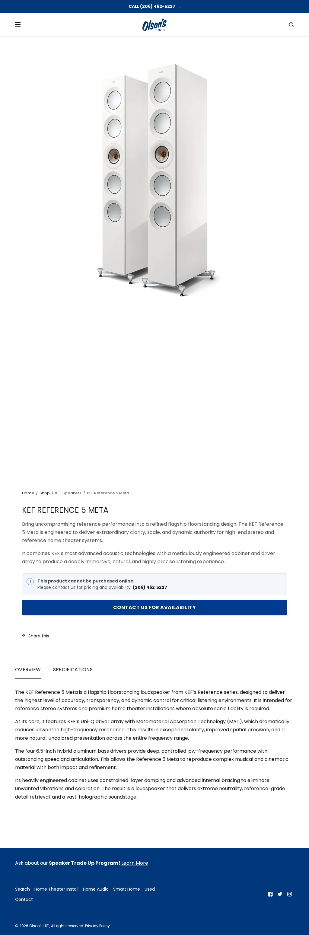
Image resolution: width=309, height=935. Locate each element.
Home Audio (96, 889)
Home (28, 493)
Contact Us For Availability (154, 607)
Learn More (134, 863)
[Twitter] (280, 894)
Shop (45, 493)
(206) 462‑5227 (150, 587)
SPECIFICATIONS (73, 669)
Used (150, 889)
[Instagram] (289, 894)
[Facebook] (270, 894)
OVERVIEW (28, 669)
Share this (38, 636)
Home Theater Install (56, 889)
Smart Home (126, 889)
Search (22, 889)
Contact (24, 899)
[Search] (291, 25)
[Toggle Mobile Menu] (21, 24)
